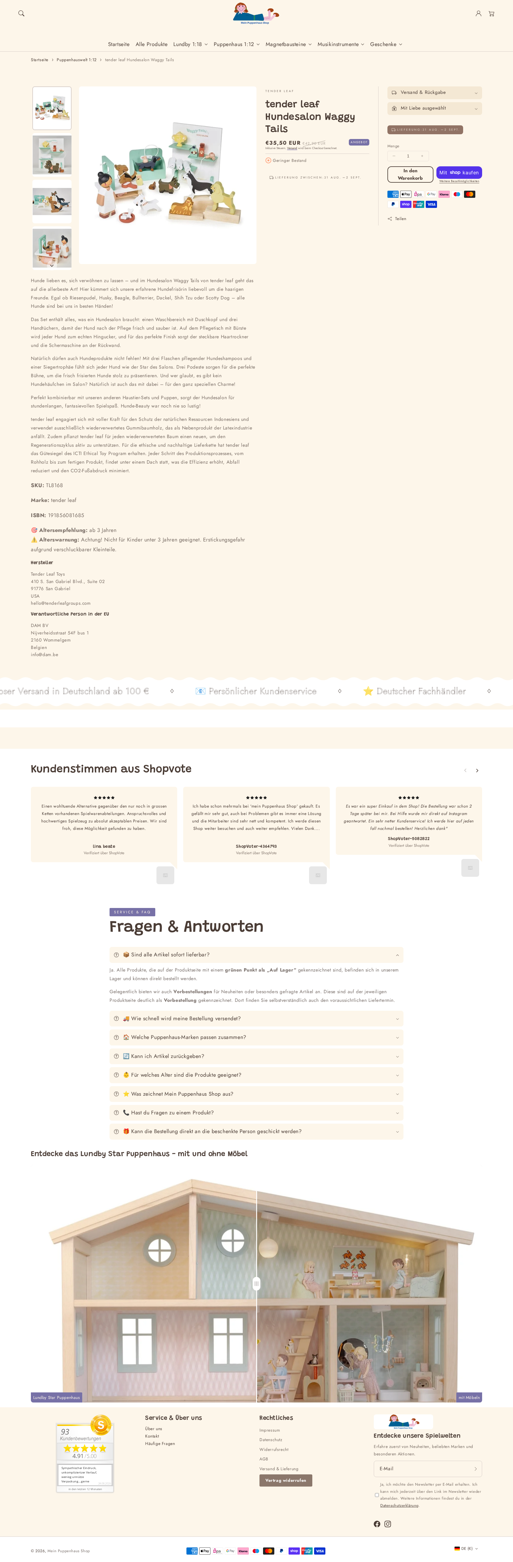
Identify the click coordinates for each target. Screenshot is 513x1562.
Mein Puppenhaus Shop (69, 1551)
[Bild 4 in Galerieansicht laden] (52, 248)
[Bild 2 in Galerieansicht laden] (52, 155)
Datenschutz (270, 1440)
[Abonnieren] (475, 1469)
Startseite (39, 60)
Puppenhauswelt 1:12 (76, 60)
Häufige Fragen (160, 1443)
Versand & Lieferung (278, 1469)
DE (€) (467, 1548)
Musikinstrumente (338, 44)
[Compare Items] (256, 1284)
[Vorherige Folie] (465, 770)
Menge (393, 146)
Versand (292, 148)
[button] (21, 13)
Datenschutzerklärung (399, 1505)
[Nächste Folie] (52, 265)
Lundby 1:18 (187, 44)
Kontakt (152, 1436)
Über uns (153, 1429)
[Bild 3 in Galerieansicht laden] (52, 201)
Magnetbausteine (286, 44)
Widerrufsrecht (273, 1449)
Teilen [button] (400, 219)
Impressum (269, 1430)
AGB (263, 1459)
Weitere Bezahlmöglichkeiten (459, 181)
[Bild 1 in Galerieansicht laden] (52, 108)
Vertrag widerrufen (285, 1480)
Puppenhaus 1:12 (234, 44)
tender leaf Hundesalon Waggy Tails (139, 60)
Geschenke (383, 44)
